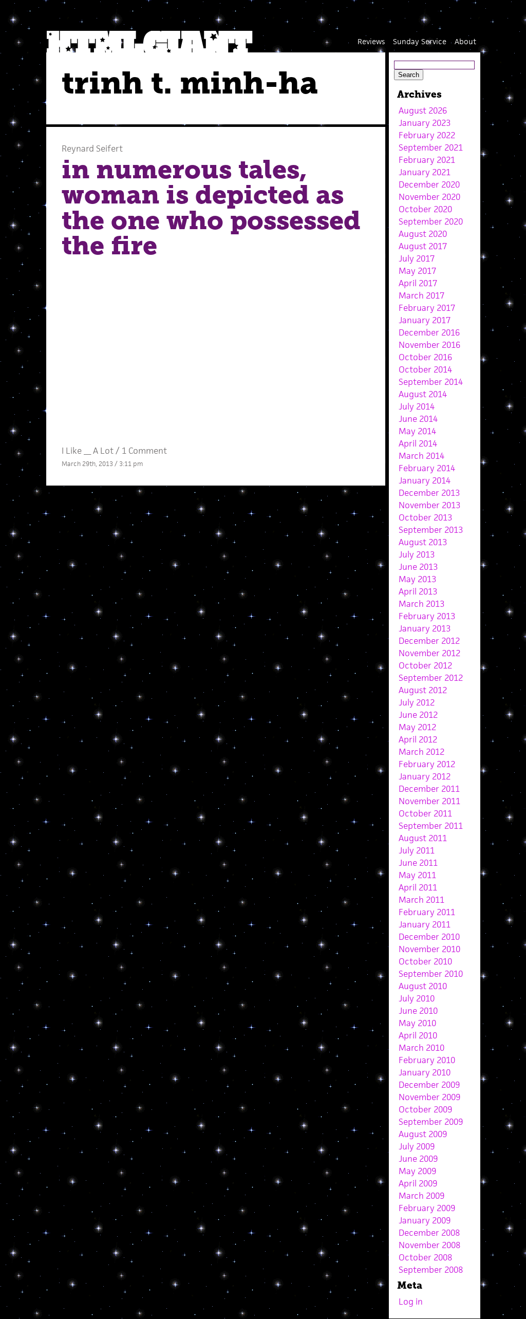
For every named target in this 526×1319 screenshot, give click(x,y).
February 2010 (427, 1060)
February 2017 (427, 307)
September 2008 (431, 1269)
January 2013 (424, 628)
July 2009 (417, 1146)
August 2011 (423, 838)
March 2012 (421, 751)
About (465, 41)
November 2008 (429, 1245)
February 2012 (427, 764)
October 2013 (425, 517)
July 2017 (417, 258)
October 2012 (425, 665)
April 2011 (418, 887)
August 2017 (423, 246)
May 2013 (417, 579)
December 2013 (429, 492)
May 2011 (417, 875)
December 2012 (429, 640)
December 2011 (429, 788)
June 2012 (418, 714)
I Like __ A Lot (88, 450)
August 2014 (423, 394)
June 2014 (418, 418)
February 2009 (427, 1208)
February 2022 (427, 135)
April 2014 (418, 443)
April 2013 (418, 591)
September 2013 (431, 529)
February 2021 (427, 159)
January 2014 (424, 480)
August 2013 (423, 542)
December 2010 (429, 936)
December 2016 (429, 332)
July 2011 (417, 850)
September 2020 (431, 221)
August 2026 (423, 110)
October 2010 (425, 961)
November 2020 (429, 196)
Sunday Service (419, 41)
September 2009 (431, 1121)
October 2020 (425, 209)
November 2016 (429, 344)
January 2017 (424, 320)
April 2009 (418, 1183)
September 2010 (431, 973)
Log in (411, 1301)
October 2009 (425, 1109)
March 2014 (421, 455)
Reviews (371, 41)
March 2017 (421, 295)
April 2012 (418, 739)
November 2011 (429, 801)
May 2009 (417, 1171)
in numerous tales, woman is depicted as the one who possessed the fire (211, 208)
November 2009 (429, 1097)
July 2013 (417, 554)
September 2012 (431, 677)
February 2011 (427, 912)
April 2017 (418, 283)
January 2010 (424, 1072)
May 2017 (417, 270)
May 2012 (417, 727)
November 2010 (429, 949)
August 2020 (423, 233)
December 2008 (429, 1232)
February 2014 (427, 468)
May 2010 (417, 1023)
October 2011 (425, 813)
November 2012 (429, 653)
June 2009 (418, 1158)
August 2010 (423, 986)
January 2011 (424, 924)
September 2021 (431, 147)
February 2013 (427, 616)
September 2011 (431, 825)
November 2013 (429, 505)
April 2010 (418, 1035)
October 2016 (425, 357)
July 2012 (417, 702)
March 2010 (421, 1047)
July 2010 (417, 998)
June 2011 (418, 862)
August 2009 (423, 1134)
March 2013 (421, 603)
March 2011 (421, 899)
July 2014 (417, 406)
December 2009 (429, 1084)
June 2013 (418, 566)
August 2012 (423, 690)
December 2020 (429, 184)
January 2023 (424, 122)
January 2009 (424, 1220)
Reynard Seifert (92, 148)
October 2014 (425, 369)
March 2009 (421, 1195)
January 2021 (424, 172)
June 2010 (418, 1010)
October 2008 (425, 1257)
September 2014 (431, 381)
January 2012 (424, 776)
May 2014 (417, 431)
